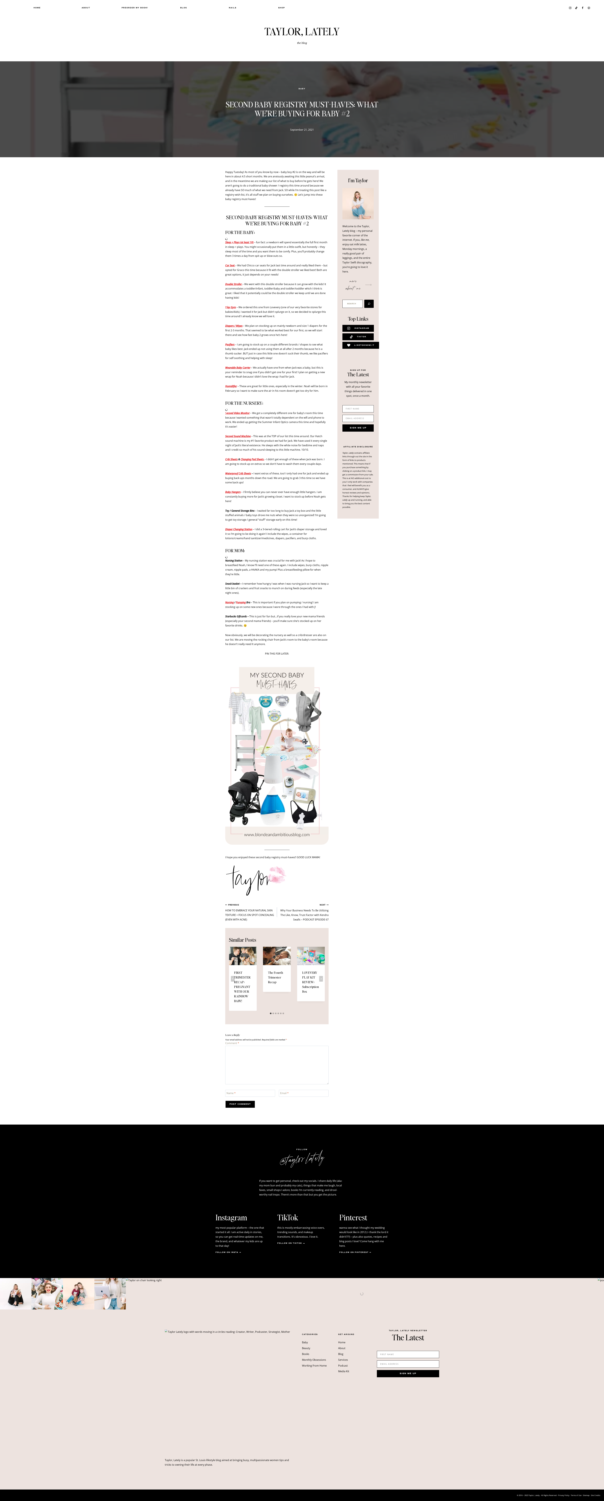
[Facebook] (582, 7)
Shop (281, 8)
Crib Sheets (231, 459)
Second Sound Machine (238, 436)
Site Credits (595, 1495)
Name (231, 1093)
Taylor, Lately (302, 31)
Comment (232, 1043)
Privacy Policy (563, 1495)
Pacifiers (230, 344)
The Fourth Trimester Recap (275, 977)
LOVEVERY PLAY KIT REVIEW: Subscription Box (310, 981)
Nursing (229, 602)
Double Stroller (233, 284)
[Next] (321, 979)
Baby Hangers (233, 492)
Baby (302, 89)
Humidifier (231, 386)
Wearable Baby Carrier (237, 367)
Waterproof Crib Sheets (238, 473)
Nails (232, 8)
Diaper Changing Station (238, 529)
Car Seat (230, 265)
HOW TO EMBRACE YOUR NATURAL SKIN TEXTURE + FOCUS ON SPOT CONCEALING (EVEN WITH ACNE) (249, 912)
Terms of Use (576, 1495)
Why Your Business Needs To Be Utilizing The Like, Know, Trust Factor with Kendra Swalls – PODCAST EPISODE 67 (304, 912)
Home (37, 8)
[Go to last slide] (233, 979)
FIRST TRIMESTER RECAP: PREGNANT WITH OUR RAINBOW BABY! (242, 986)
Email (284, 1093)
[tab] (270, 1013)
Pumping (241, 602)
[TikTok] (576, 7)
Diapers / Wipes (234, 326)
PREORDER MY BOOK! (135, 8)
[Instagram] (570, 7)
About (86, 8)
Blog (183, 8)
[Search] (369, 304)
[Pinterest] (588, 7)
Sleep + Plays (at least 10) (239, 242)
